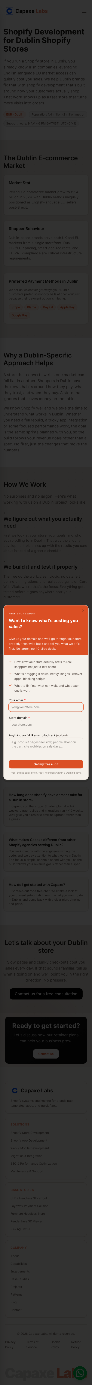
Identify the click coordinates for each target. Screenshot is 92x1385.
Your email (17, 700)
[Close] (83, 610)
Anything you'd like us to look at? (38, 735)
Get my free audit (46, 764)
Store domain (19, 717)
